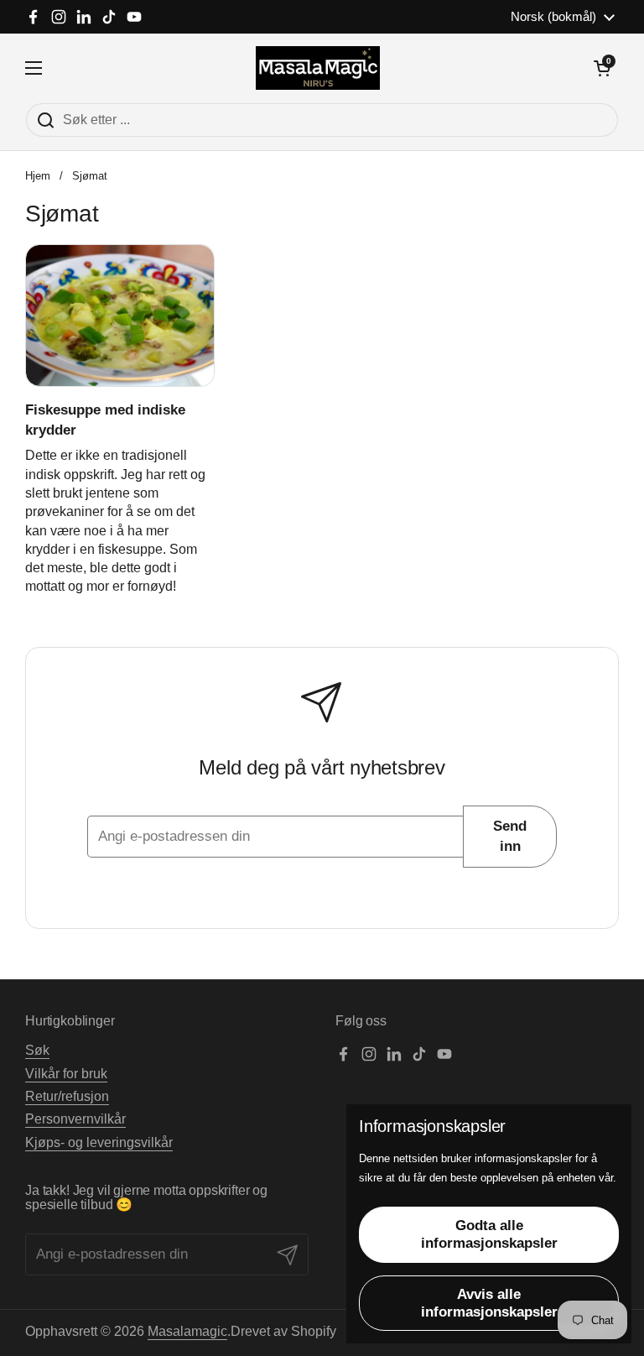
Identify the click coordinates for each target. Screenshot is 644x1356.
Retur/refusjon (67, 1096)
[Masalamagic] (318, 68)
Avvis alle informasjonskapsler (489, 1303)
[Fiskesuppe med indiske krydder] (120, 315)
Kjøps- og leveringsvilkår (99, 1142)
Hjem (37, 176)
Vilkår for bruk (66, 1074)
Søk (37, 1050)
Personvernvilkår (75, 1119)
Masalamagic (187, 1331)
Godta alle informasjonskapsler (489, 1234)
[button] (602, 68)
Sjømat (89, 176)
